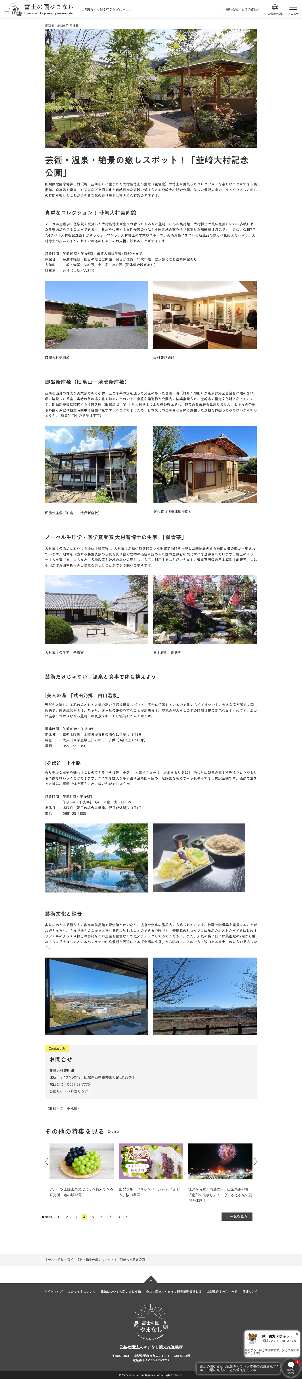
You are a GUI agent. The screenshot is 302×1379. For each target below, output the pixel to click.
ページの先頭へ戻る (151, 1279)
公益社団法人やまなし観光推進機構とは (174, 1291)
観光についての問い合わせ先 (121, 1291)
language (275, 13)
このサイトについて (82, 1291)
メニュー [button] (293, 13)
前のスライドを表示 (46, 1161)
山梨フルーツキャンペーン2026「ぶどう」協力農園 (149, 1192)
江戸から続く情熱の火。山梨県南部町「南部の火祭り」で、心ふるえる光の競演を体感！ (220, 1194)
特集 (60, 1259)
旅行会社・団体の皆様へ (243, 9)
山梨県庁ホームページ (222, 1291)
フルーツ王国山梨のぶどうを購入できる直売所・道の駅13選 (81, 1192)
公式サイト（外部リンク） (70, 1091)
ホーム (49, 1259)
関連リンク (250, 1291)
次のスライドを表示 (255, 1161)
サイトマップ (53, 1291)
